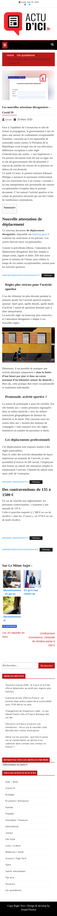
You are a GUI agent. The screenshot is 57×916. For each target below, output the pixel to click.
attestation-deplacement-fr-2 (15, 482)
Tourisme (10, 884)
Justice (9, 833)
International (11, 826)
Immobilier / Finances (16, 820)
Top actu (9, 877)
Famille (9, 807)
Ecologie (9, 794)
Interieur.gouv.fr (41, 234)
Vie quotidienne (9, 626)
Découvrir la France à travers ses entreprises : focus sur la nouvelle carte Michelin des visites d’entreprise (26, 727)
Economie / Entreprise (17, 801)
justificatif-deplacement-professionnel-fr (20, 549)
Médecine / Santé (14, 852)
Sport (8, 864)
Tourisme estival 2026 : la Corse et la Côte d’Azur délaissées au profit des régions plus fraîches (28, 688)
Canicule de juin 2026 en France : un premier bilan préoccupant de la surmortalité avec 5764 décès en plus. (28, 701)
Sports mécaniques (15, 871)
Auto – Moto (11, 782)
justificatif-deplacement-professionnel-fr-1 (21, 275)
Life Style (10, 839)
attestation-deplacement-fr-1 (15, 538)
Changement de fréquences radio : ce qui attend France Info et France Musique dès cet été (27, 714)
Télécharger (48, 275)
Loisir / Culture (13, 845)
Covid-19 (10, 788)
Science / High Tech (15, 858)
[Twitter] (29, 4)
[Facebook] (25, 4)
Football (9, 813)
